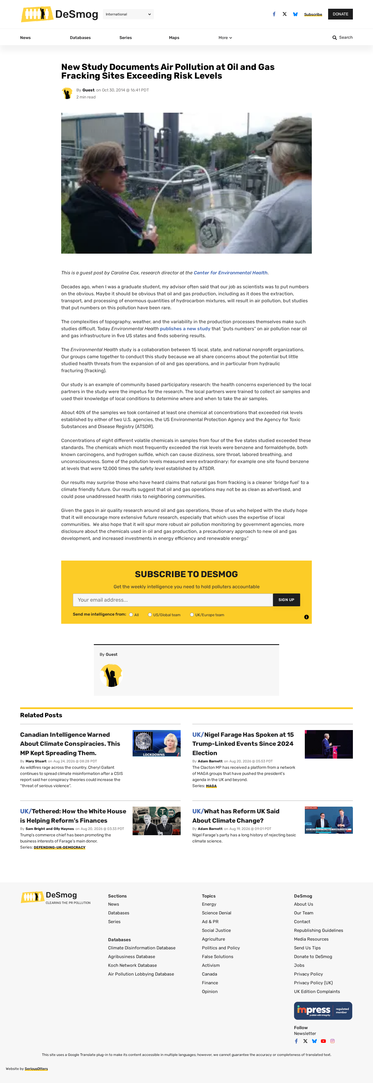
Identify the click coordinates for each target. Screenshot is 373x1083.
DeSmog (76, 14)
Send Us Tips (307, 948)
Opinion (210, 991)
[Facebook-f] (274, 14)
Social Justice (216, 930)
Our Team (303, 913)
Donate (340, 14)
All (136, 615)
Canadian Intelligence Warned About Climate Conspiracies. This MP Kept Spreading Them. (70, 744)
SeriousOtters (36, 1069)
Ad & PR (210, 921)
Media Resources (311, 939)
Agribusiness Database (131, 956)
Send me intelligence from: (99, 614)
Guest (88, 90)
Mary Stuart (36, 761)
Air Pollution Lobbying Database (141, 974)
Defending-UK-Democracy (59, 847)
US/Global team (167, 615)
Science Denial (216, 913)
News (113, 904)
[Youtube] (323, 1041)
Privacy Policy (308, 974)
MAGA (211, 786)
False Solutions (217, 956)
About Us (303, 904)
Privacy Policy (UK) (313, 982)
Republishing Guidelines (318, 930)
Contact (302, 921)
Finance (210, 982)
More (223, 37)
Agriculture (213, 939)
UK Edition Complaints (317, 991)
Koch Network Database (132, 965)
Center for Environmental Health (231, 272)
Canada (209, 974)
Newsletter (305, 1033)
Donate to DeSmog (313, 956)
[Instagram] (332, 1041)
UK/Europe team (209, 615)
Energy (209, 904)
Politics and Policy (221, 948)
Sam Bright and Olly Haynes (50, 829)
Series (114, 921)
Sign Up (287, 600)
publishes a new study (185, 328)
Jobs (299, 965)
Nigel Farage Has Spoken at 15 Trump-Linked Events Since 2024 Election (243, 744)
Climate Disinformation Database (141, 948)
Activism (211, 965)
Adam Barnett (210, 761)
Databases (118, 913)
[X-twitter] (284, 14)
